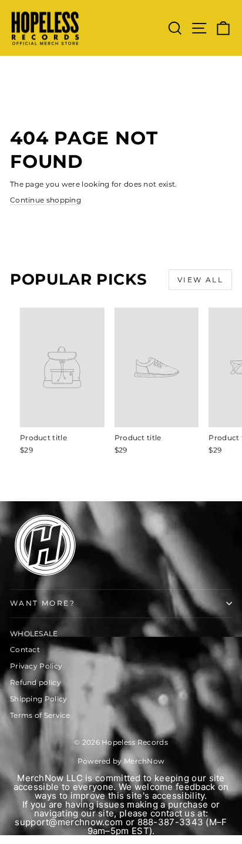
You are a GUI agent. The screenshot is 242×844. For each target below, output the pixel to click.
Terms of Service (40, 715)
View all (200, 279)
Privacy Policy (36, 665)
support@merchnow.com (69, 822)
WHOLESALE (34, 633)
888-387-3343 (170, 822)
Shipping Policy (39, 698)
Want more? (42, 603)
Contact (25, 649)
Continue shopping (45, 199)
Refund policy (35, 682)
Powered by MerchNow (121, 761)
